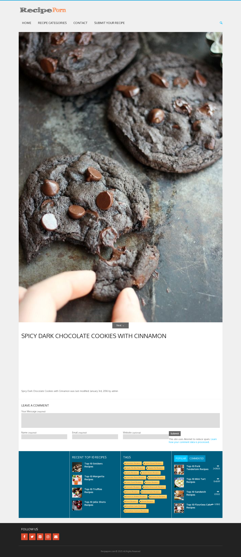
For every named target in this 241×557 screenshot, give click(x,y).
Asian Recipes (152, 482)
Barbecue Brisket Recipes (136, 496)
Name (28, 432)
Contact (80, 23)
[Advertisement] (120, 365)
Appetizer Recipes (133, 463)
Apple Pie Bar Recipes (134, 468)
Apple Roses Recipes (151, 473)
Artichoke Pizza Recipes (135, 477)
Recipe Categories (52, 23)
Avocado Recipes (133, 487)
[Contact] (56, 536)
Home (26, 23)
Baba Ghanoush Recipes (154, 487)
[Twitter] (32, 536)
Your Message (33, 411)
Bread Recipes (147, 501)
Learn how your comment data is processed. (193, 440)
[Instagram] (48, 536)
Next (120, 325)
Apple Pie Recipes (156, 468)
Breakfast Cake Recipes (135, 506)
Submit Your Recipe (109, 23)
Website (132, 432)
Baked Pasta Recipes (151, 492)
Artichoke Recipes (156, 477)
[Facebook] (24, 536)
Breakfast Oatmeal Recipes (136, 511)
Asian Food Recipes (133, 482)
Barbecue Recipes (158, 496)
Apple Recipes (131, 473)
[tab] (181, 458)
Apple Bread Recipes (153, 463)
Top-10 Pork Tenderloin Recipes (197, 468)
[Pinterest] (40, 536)
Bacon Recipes (132, 492)
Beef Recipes (131, 501)
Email (79, 432)
